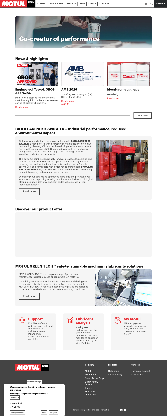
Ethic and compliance (91, 393)
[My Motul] (131, 331)
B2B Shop (160, 4)
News (82, 4)
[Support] (35, 331)
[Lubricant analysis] (83, 331)
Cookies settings (34, 382)
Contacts (104, 4)
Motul (88, 371)
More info (15, 397)
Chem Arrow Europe (91, 383)
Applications (56, 4)
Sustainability (115, 374)
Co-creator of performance (59, 39)
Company (41, 4)
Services (71, 4)
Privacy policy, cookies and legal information (91, 410)
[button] (151, 4)
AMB (63, 104)
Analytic (16, 407)
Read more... (21, 107)
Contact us (137, 374)
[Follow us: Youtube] (125, 410)
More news (143, 115)
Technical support (140, 371)
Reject (44, 413)
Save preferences (17, 413)
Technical (17, 404)
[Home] (17, 3)
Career (92, 4)
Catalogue (113, 371)
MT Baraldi (90, 374)
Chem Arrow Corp (94, 378)
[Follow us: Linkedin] (121, 410)
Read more (29, 191)
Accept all (53, 413)
